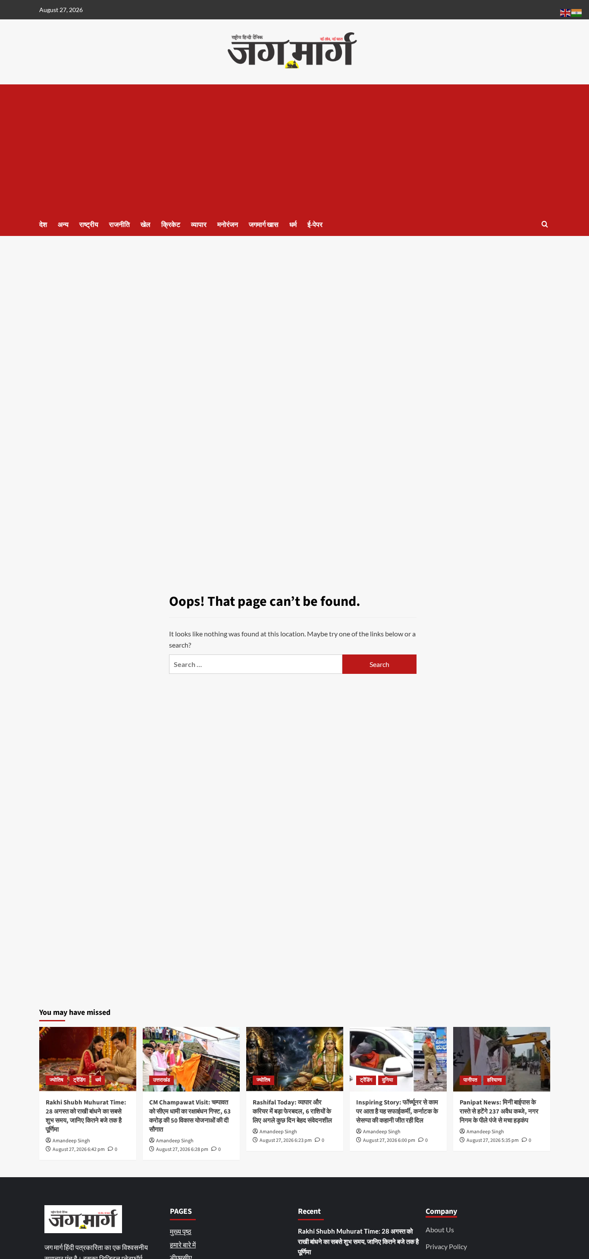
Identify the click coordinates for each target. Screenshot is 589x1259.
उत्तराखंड (161, 1080)
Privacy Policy (446, 1246)
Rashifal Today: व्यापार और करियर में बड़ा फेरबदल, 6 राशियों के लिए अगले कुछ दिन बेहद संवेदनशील (292, 1111)
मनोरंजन (227, 224)
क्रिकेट (170, 224)
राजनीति (119, 224)
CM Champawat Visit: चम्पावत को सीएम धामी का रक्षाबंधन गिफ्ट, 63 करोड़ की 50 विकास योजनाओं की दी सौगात (190, 1116)
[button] (544, 224)
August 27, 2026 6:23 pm (286, 1140)
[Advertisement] (294, 149)
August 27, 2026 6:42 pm (79, 1149)
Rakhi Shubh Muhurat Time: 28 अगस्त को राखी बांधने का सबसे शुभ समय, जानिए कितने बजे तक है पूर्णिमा (86, 1116)
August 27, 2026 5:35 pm (493, 1140)
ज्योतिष (56, 1080)
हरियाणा (494, 1080)
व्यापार (199, 224)
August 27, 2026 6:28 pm (182, 1149)
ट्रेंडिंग (79, 1080)
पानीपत (470, 1080)
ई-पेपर (315, 224)
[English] (565, 12)
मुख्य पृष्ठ (180, 1231)
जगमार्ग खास (264, 224)
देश (43, 224)
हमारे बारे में (183, 1244)
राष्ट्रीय (88, 224)
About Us (440, 1229)
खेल (145, 224)
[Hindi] (577, 12)
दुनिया (387, 1080)
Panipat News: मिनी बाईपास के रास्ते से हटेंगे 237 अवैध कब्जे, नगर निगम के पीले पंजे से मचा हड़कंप (499, 1111)
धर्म (293, 224)
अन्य (63, 224)
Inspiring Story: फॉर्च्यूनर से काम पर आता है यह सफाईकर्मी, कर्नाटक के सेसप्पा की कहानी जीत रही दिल (397, 1111)
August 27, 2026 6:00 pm (389, 1140)
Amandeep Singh (71, 1140)
